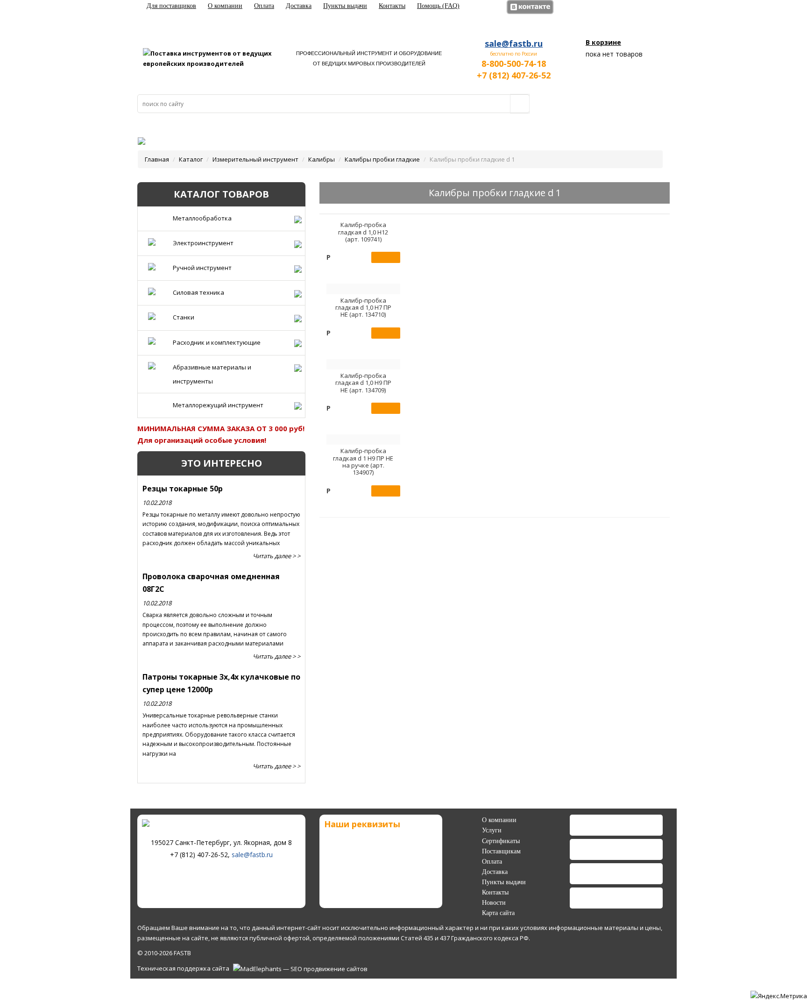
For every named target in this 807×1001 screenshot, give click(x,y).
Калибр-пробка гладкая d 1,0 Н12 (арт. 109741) (363, 231)
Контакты (392, 5)
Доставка (298, 5)
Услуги (492, 830)
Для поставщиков (171, 5)
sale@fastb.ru (514, 43)
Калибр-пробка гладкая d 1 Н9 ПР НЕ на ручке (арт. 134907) (363, 461)
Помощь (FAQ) (438, 5)
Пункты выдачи (345, 5)
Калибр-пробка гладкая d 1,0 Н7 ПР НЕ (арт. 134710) (363, 307)
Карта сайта (498, 912)
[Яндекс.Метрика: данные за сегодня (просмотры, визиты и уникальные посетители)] (778, 996)
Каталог (191, 159)
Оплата (264, 5)
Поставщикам (501, 851)
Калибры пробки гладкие (382, 159)
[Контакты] (135, 138)
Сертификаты (501, 841)
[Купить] (385, 257)
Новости (494, 902)
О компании (225, 5)
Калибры (321, 159)
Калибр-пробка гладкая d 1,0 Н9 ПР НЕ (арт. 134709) (363, 382)
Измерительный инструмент (255, 159)
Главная (157, 159)
